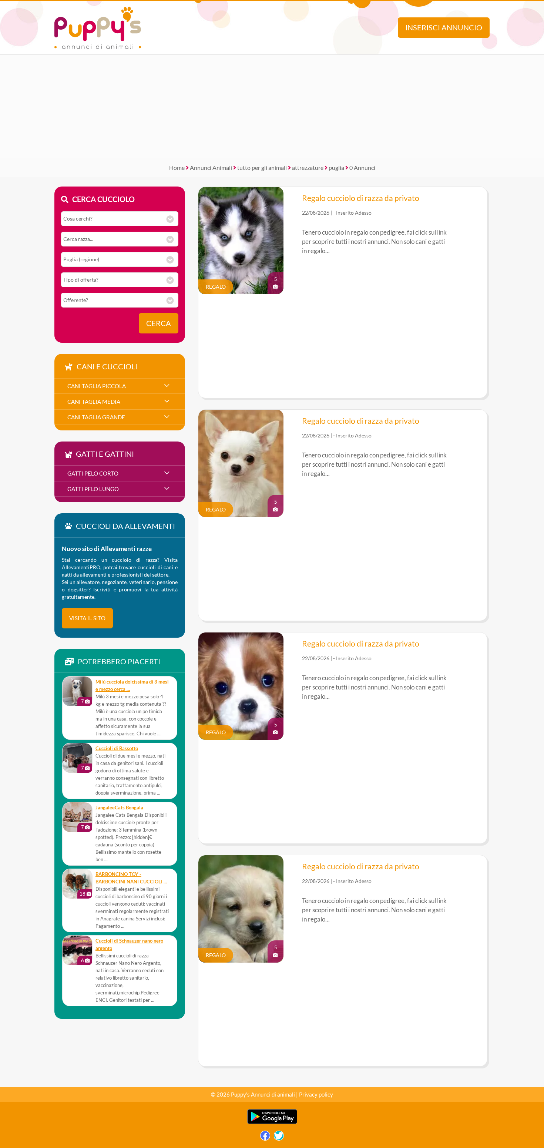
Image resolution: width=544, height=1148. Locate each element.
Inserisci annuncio (443, 27)
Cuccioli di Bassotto (116, 748)
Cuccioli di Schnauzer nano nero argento (129, 944)
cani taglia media (93, 401)
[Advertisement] (272, 106)
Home (177, 167)
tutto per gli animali (262, 167)
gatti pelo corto (92, 473)
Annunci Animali (211, 167)
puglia (336, 167)
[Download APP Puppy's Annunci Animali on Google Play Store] (272, 1122)
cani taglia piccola (96, 386)
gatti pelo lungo (93, 489)
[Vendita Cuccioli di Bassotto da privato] (77, 758)
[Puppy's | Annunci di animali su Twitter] (279, 1137)
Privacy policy (316, 1094)
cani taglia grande (96, 417)
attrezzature (307, 167)
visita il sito (87, 618)
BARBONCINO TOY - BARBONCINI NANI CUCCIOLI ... (131, 878)
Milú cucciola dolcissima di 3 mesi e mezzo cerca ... (132, 685)
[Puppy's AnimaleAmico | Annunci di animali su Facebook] (265, 1137)
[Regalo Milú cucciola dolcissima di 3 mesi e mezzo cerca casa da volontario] (77, 691)
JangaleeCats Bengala (119, 807)
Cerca (158, 323)
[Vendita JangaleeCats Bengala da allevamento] (77, 817)
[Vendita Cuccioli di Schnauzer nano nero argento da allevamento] (77, 950)
